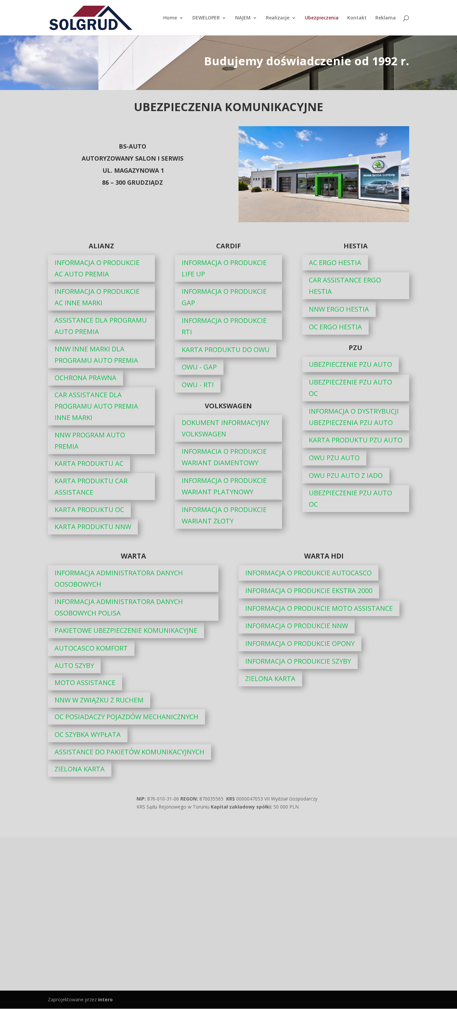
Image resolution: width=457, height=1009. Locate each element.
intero (105, 999)
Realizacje (277, 18)
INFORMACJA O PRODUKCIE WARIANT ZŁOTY (224, 515)
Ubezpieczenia (322, 18)
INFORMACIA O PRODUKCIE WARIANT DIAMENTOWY (224, 457)
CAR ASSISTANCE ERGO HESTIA (345, 285)
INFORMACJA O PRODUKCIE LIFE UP (224, 268)
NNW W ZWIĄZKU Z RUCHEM (99, 699)
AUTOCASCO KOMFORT (91, 648)
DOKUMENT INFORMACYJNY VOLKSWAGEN (225, 428)
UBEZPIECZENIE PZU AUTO (350, 364)
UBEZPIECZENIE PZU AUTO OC (350, 387)
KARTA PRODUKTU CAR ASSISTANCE (91, 486)
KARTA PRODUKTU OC (89, 509)
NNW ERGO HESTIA (339, 309)
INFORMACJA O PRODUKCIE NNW (296, 625)
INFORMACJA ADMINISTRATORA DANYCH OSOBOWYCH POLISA (119, 607)
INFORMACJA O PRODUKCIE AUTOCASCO (308, 572)
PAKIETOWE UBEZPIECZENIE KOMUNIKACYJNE (126, 630)
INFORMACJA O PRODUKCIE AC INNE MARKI (97, 297)
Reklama (385, 18)
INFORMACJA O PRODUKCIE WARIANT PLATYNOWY (224, 486)
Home (170, 18)
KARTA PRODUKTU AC (89, 463)
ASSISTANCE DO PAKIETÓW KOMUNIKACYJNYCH (129, 751)
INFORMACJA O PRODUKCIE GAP (224, 297)
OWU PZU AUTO (334, 457)
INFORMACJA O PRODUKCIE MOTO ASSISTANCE (319, 608)
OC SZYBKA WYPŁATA (88, 734)
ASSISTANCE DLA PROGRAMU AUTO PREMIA (101, 326)
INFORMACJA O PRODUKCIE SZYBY (298, 661)
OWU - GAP (199, 366)
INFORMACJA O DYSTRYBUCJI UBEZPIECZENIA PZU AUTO (354, 417)
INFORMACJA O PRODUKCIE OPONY (300, 643)
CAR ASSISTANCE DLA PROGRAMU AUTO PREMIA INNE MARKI (96, 406)
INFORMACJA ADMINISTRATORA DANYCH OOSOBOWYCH (119, 578)
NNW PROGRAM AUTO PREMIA (90, 440)
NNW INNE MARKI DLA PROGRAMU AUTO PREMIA (96, 354)
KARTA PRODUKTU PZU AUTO (355, 439)
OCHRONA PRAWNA (85, 377)
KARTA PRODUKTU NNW (93, 526)
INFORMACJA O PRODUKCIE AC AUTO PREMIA (97, 268)
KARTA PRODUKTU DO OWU (226, 349)
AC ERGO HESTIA (335, 262)
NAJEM (243, 18)
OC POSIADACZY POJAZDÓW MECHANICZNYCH (126, 716)
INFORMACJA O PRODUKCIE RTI (224, 326)
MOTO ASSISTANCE (85, 682)
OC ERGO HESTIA (335, 326)
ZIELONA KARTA (80, 768)
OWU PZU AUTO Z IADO (346, 475)
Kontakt (357, 18)
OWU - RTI (198, 384)
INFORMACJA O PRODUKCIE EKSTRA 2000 (308, 590)
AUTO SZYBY (74, 665)
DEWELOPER (206, 18)
